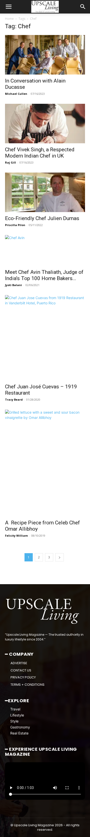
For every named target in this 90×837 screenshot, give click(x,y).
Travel (15, 709)
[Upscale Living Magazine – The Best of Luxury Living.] (43, 611)
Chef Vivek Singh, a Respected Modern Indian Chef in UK (39, 153)
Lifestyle (17, 715)
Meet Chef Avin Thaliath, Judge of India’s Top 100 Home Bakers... (44, 275)
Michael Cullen (16, 94)
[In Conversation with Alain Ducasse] (45, 55)
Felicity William (16, 535)
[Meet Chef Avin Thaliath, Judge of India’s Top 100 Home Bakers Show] (45, 250)
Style (14, 721)
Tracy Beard (14, 399)
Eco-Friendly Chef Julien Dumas (42, 218)
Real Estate (19, 733)
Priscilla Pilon (15, 225)
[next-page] (59, 557)
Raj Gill (10, 162)
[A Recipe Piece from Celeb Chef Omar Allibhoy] (45, 463)
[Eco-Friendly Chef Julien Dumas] (45, 192)
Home (9, 19)
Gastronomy (20, 727)
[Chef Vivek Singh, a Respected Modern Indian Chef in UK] (45, 123)
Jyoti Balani (13, 285)
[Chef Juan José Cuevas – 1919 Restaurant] (45, 337)
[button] (8, 7)
